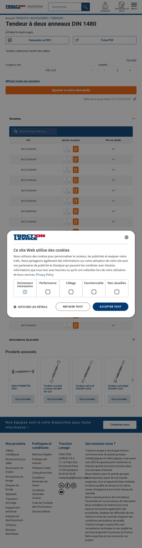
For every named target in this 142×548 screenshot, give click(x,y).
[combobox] (127, 237)
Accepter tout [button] (110, 306)
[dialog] (71, 274)
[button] (30, 307)
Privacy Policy (45, 274)
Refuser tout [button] (73, 306)
